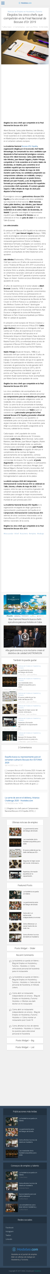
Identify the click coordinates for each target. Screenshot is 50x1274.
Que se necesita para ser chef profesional (27, 1195)
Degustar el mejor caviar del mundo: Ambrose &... (31, 862)
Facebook (9, 1227)
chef (17, 533)
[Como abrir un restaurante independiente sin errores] (16, 916)
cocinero (24, 533)
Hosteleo (37, 1271)
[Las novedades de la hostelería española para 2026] (16, 842)
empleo (33, 533)
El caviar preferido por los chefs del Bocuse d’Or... (32, 851)
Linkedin (9, 1239)
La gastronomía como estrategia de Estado (30, 830)
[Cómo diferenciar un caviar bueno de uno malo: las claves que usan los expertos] (16, 927)
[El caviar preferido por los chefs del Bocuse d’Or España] (16, 853)
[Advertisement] (25, 93)
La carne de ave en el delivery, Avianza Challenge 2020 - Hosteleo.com (22, 799)
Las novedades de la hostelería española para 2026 (27, 685)
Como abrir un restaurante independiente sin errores (31, 915)
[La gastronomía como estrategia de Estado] (16, 832)
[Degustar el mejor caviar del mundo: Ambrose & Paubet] (16, 864)
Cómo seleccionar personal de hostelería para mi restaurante (25, 968)
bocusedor (9, 533)
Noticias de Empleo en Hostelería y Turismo (25, 11)
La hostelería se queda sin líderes (31, 893)
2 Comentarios (19, 27)
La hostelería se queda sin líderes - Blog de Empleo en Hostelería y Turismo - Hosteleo (26, 963)
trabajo (41, 533)
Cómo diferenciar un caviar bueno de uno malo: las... (30, 926)
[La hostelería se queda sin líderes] (16, 895)
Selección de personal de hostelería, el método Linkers (26, 985)
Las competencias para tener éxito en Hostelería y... (28, 1206)
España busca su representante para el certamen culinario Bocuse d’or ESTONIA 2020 (23, 759)
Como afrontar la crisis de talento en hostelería (31, 936)
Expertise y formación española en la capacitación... (30, 874)
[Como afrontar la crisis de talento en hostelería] (16, 938)
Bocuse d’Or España (30, 146)
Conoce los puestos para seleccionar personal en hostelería (26, 1031)
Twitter (8, 1235)
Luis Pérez (34, 27)
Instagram (9, 1231)
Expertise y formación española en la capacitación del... (28, 725)
